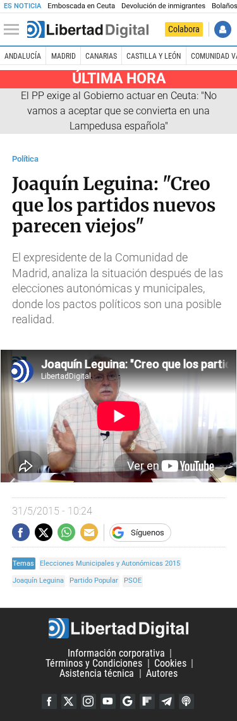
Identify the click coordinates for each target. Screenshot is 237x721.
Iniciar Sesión (222, 29)
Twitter (68, 701)
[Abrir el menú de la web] (14, 29)
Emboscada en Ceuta (81, 6)
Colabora (184, 29)
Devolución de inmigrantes (163, 6)
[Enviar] (66, 532)
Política (25, 159)
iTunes (186, 701)
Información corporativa (116, 653)
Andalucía (22, 56)
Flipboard (147, 701)
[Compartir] (21, 532)
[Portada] (87, 30)
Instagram (88, 701)
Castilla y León (153, 56)
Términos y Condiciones (94, 663)
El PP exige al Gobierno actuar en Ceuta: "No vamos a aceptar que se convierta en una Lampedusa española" (119, 111)
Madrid (63, 56)
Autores (162, 673)
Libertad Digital (118, 628)
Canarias (101, 56)
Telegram (166, 701)
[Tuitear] (43, 532)
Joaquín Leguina (38, 580)
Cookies (170, 663)
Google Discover (127, 701)
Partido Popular (94, 580)
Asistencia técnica (96, 673)
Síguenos (147, 532)
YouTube (108, 701)
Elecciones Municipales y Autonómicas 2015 (110, 563)
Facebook (49, 701)
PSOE (133, 580)
